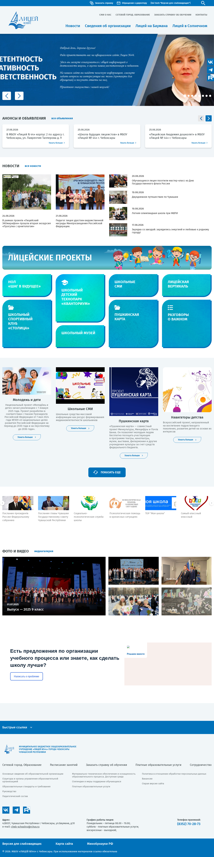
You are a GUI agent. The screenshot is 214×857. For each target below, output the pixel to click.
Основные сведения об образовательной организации (32, 773)
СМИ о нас (105, 14)
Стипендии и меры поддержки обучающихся (96, 781)
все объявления (62, 118)
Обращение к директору (134, 3)
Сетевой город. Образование (133, 14)
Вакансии (147, 778)
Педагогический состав (15, 796)
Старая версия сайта (153, 783)
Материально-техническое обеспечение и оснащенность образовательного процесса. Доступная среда (104, 775)
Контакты (201, 14)
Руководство (9, 791)
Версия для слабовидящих (22, 844)
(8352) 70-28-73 (188, 824)
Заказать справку (104, 3)
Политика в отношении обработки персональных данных (174, 773)
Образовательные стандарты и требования (26, 786)
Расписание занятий (64, 765)
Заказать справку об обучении (172, 14)
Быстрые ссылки (14, 727)
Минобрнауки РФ (100, 844)
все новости (33, 166)
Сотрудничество (201, 765)
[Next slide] (19, 96)
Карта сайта (64, 844)
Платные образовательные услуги (158, 765)
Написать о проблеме (26, 676)
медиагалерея (43, 551)
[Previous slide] (6, 96)
